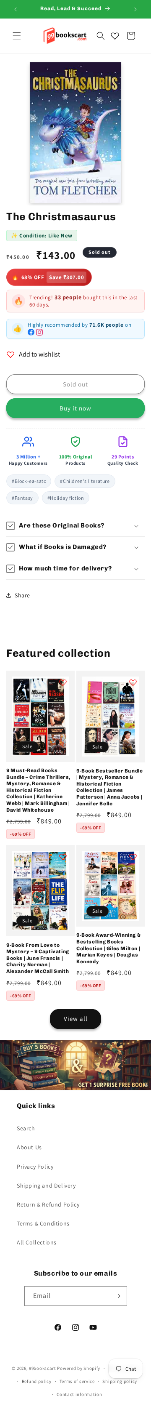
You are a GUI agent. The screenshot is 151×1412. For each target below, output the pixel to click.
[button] (17, 36)
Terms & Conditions (43, 1223)
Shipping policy (119, 1381)
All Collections (37, 1242)
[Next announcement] (135, 9)
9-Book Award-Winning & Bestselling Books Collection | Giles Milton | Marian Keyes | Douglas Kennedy (108, 948)
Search (26, 1128)
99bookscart (42, 1368)
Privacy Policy (35, 1166)
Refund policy (37, 1381)
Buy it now (75, 408)
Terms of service (77, 1381)
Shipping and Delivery (46, 1185)
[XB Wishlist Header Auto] (115, 36)
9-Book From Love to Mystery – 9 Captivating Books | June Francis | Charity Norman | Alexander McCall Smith (37, 958)
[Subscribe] (117, 1296)
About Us (29, 1147)
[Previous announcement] (15, 9)
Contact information (79, 1394)
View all (76, 1019)
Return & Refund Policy (48, 1204)
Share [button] (22, 595)
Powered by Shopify (78, 1368)
